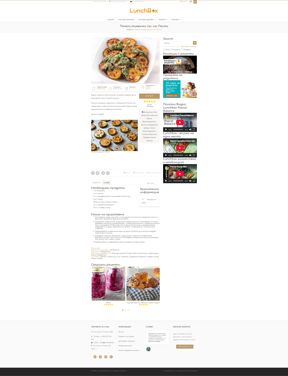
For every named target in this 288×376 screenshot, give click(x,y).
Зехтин (103, 257)
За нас (121, 332)
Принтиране (154, 173)
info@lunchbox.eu (107, 342)
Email (127, 173)
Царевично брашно (137, 257)
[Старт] (166, 129)
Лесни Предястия (98, 255)
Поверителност (125, 346)
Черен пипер (96, 258)
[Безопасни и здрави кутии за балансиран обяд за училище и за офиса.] (144, 12)
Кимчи (108, 303)
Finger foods (132, 253)
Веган (149, 118)
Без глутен (148, 112)
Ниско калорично (149, 134)
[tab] (96, 184)
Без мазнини (152, 115)
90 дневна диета (119, 253)
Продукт (187, 50)
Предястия (105, 251)
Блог (168, 50)
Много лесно (148, 88)
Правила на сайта (126, 336)
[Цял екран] (194, 129)
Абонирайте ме (184, 346)
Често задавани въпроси (128, 350)
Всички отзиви (154, 341)
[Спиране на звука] (190, 129)
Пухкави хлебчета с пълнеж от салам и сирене (143, 303)
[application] (180, 122)
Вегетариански (149, 122)
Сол (118, 257)
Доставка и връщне (126, 341)
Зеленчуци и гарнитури (148, 253)
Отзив (107, 182)
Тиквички (125, 257)
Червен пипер (153, 257)
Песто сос (112, 257)
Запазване (139, 173)
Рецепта (96, 182)
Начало (129, 29)
